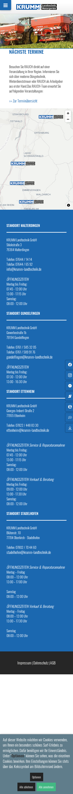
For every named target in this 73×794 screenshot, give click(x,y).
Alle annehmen (46, 787)
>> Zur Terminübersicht (23, 100)
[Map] (36, 159)
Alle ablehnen (26, 787)
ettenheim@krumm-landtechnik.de (27, 430)
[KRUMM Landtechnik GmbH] (36, 7)
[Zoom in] (68, 113)
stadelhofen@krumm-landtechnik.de (28, 552)
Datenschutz (40, 662)
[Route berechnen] (51, 116)
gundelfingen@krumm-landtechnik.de (29, 357)
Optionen (36, 777)
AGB (53, 662)
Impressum (24, 662)
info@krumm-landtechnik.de (23, 269)
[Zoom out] (68, 119)
